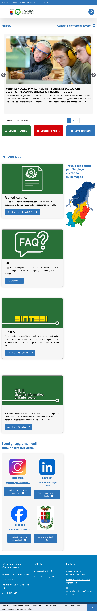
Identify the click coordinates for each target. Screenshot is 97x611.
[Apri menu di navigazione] (5, 11)
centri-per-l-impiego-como (47, 484)
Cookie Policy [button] (26, 609)
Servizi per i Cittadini (18, 130)
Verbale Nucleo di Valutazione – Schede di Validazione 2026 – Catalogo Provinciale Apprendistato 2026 (43, 90)
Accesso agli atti (43, 571)
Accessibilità (9, 593)
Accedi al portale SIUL (16, 426)
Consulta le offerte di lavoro (74, 25)
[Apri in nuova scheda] (80, 204)
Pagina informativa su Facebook (19, 538)
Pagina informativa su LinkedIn (47, 494)
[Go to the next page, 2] (90, 120)
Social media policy (43, 576)
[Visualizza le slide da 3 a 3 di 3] (3, 75)
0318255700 (79, 574)
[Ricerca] (91, 12)
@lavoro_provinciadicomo (17, 482)
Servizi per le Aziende (50, 130)
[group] (48, 74)
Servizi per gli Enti (83, 130)
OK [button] (92, 608)
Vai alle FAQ (12, 280)
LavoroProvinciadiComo (19, 529)
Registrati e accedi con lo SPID (20, 211)
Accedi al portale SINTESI (18, 352)
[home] (21, 12)
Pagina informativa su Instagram (17, 491)
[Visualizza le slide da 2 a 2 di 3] (93, 75)
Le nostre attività (45, 537)
